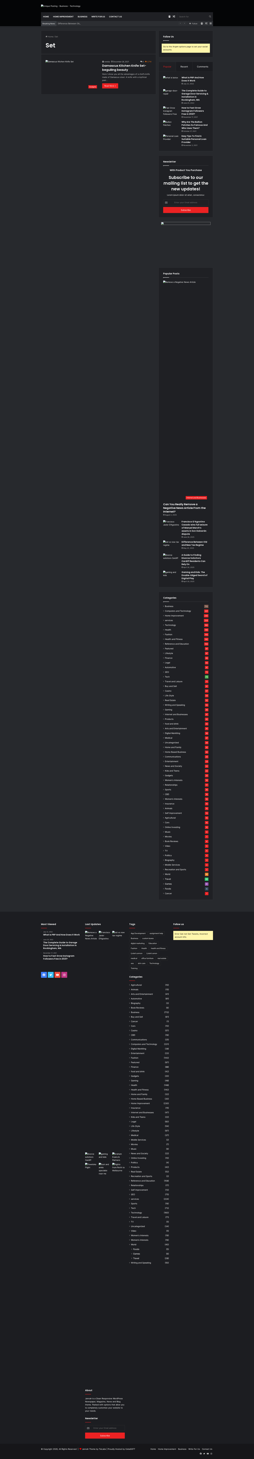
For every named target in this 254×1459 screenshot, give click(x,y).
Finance (168, 658)
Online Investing (172, 827)
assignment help (156, 933)
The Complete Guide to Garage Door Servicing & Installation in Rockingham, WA (195, 95)
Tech (167, 677)
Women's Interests (173, 780)
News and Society (173, 766)
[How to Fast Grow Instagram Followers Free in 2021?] (171, 111)
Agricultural (170, 818)
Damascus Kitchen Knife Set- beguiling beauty (124, 68)
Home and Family (173, 747)
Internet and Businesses (176, 714)
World (167, 874)
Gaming (168, 709)
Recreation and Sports (175, 869)
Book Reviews (171, 841)
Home (46, 16)
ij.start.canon (152, 953)
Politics (168, 855)
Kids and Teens (172, 771)
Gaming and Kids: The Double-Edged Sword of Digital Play (194, 575)
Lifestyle (169, 653)
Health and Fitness (174, 639)
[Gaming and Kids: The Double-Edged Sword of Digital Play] (171, 576)
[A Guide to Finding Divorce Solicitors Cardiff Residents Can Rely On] (171, 559)
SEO (167, 672)
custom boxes (148, 938)
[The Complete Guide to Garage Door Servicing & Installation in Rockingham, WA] (171, 94)
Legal (167, 662)
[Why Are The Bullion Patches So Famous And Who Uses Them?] (171, 125)
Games (168, 884)
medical (134, 958)
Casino (168, 691)
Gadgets (169, 775)
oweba (107, 62)
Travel (168, 879)
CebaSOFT (130, 1449)
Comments (202, 66)
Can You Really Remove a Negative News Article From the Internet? (184, 507)
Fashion (168, 634)
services (169, 620)
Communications (173, 757)
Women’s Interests (173, 799)
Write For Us (98, 16)
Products (169, 719)
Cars (167, 822)
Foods (168, 888)
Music (168, 832)
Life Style (169, 695)
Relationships (171, 785)
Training (134, 968)
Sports (168, 789)
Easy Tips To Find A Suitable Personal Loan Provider (194, 139)
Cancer (168, 893)
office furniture (147, 958)
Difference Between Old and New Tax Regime (79, 23)
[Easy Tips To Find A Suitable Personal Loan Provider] (171, 140)
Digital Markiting (172, 733)
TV (166, 851)
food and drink (171, 724)
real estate (162, 958)
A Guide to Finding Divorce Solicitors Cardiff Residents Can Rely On (193, 560)
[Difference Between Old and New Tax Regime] (171, 545)
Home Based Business (175, 752)
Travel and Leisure (173, 681)
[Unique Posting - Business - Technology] (60, 6)
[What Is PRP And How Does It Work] (171, 81)
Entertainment (171, 761)
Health (168, 630)
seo (132, 963)
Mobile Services (172, 865)
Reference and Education (177, 644)
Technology (170, 625)
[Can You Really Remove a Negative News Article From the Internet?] (91, 1041)
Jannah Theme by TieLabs (94, 1449)
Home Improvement (63, 16)
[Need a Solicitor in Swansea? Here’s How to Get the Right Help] (118, 1157)
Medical (168, 738)
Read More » (110, 86)
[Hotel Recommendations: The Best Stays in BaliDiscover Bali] (91, 1167)
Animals (168, 808)
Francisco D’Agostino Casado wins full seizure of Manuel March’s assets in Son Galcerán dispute (195, 527)
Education (153, 943)
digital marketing (137, 943)
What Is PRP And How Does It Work (193, 79)
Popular (167, 66)
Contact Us (115, 16)
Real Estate (170, 700)
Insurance (169, 804)
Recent (184, 66)
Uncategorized (172, 742)
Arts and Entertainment (176, 728)
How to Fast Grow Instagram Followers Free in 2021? (193, 110)
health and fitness (158, 948)
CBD (167, 794)
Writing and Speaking (175, 705)
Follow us (178, 924)
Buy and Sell (171, 686)
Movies (168, 836)
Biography (169, 860)
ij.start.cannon (136, 953)
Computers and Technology (178, 611)
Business (82, 16)
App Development (138, 933)
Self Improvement (173, 813)
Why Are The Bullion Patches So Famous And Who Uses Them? (195, 125)
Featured (169, 648)
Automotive (170, 667)
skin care (141, 963)
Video (167, 846)
